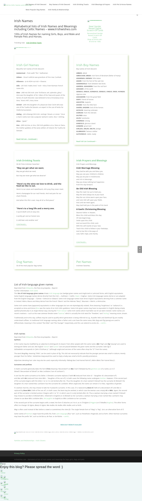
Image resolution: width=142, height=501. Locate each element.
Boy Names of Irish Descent (59, 4)
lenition (103, 378)
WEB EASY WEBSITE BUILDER (71, 425)
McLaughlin (48, 398)
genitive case (96, 369)
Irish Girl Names (27, 65)
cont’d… (104, 323)
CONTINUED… (21, 224)
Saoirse (61, 313)
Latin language (61, 414)
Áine (37, 308)
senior (46, 347)
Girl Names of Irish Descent (36, 4)
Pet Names (83, 262)
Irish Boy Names (87, 65)
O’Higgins (92, 402)
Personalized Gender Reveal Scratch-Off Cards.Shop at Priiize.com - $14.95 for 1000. (95, 37)
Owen (77, 296)
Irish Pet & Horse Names (122, 4)
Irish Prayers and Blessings (91, 160)
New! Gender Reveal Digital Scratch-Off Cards (95, 28)
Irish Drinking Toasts (81, 4)
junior (56, 347)
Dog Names (24, 262)
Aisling (106, 313)
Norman (29, 414)
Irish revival (61, 311)
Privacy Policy (19, 453)
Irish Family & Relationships (58, 10)
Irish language (54, 293)
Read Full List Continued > (86, 141)
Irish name (34, 291)
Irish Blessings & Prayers (101, 4)
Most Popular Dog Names (35, 10)
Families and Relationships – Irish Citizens (29, 440)
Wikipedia (29, 288)
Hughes (110, 402)
